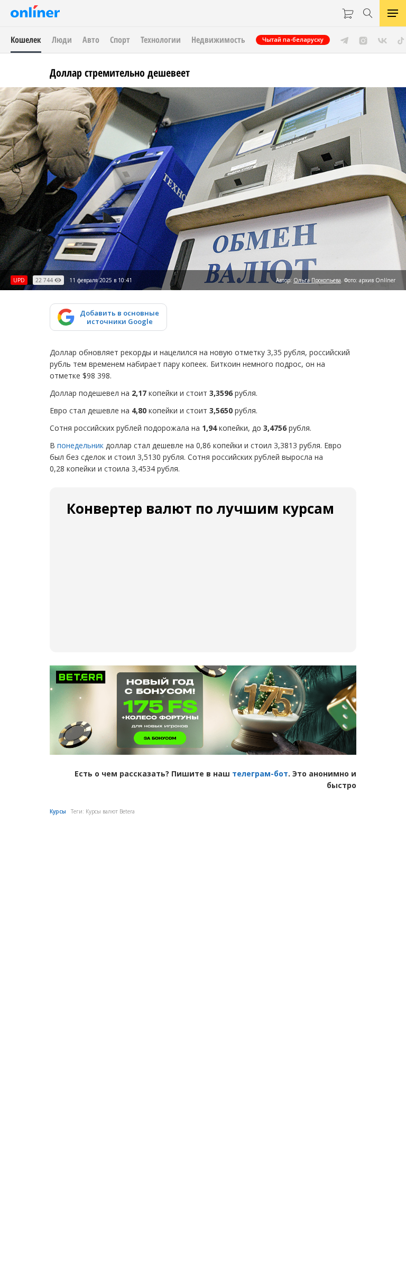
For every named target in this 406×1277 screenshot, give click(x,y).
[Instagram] (363, 39)
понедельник (80, 445)
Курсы (58, 811)
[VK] (382, 39)
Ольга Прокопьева (317, 280)
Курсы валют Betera (110, 811)
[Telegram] (344, 39)
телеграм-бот (260, 774)
